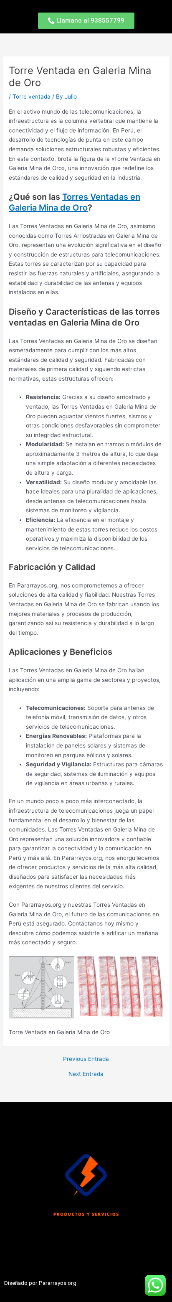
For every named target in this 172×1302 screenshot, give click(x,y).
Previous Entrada (86, 1059)
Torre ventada (32, 96)
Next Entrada (86, 1074)
